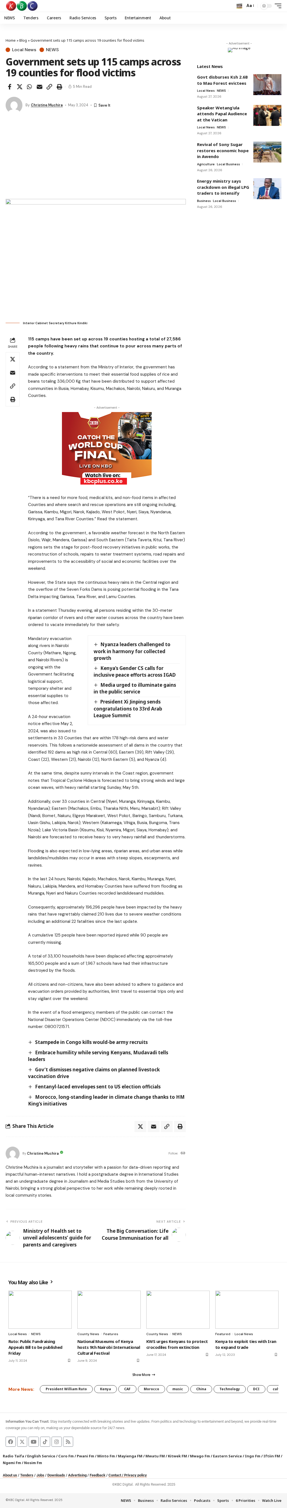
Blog (23, 40)
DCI (256, 1389)
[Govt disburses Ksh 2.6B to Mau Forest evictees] (267, 84)
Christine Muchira (47, 105)
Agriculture (206, 164)
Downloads (56, 1475)
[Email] (39, 86)
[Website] (183, 1153)
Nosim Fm (32, 1462)
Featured (222, 1334)
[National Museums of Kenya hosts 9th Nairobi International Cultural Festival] (109, 1310)
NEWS (52, 50)
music (177, 1389)
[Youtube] (34, 1442)
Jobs (40, 1475)
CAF (127, 1389)
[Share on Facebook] (9, 86)
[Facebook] (11, 1442)
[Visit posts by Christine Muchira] (14, 105)
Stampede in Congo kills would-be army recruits (91, 1042)
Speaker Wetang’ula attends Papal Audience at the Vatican (222, 114)
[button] (239, 6)
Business (204, 201)
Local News (24, 50)
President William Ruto (66, 1389)
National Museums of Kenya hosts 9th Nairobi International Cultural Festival (108, 1347)
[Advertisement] (96, 157)
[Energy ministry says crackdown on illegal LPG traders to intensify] (267, 188)
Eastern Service (227, 1455)
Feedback (97, 1475)
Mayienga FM (130, 1455)
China (201, 1389)
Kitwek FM (177, 1455)
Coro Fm (66, 1455)
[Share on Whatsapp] (29, 86)
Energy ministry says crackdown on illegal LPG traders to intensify (223, 187)
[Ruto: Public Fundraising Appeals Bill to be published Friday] (40, 1310)
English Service (41, 1455)
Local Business (228, 164)
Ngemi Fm (12, 1462)
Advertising (77, 1475)
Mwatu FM (155, 1455)
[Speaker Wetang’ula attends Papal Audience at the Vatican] (267, 115)
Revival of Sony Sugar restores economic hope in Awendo (223, 150)
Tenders (26, 1475)
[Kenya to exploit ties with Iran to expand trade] (247, 1310)
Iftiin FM (271, 1455)
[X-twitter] (22, 1442)
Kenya (105, 1389)
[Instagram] (57, 1442)
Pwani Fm (85, 1455)
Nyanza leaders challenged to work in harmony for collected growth (132, 651)
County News (88, 1334)
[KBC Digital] (22, 6)
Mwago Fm (200, 1455)
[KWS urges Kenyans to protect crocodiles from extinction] (178, 1310)
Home (11, 40)
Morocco (151, 1389)
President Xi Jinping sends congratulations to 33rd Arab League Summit (128, 708)
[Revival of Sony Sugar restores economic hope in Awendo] (267, 152)
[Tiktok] (45, 1442)
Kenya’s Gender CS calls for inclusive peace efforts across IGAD (135, 671)
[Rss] (68, 1442)
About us (10, 1475)
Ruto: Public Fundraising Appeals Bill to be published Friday (35, 1347)
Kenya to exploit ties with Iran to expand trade (245, 1344)
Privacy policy (135, 1475)
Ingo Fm (252, 1455)
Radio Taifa (13, 1455)
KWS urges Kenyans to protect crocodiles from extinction (177, 1344)
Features (110, 1334)
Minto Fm (106, 1455)
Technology (229, 1389)
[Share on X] (20, 86)
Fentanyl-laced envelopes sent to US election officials (98, 1086)
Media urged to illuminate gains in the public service (135, 688)
